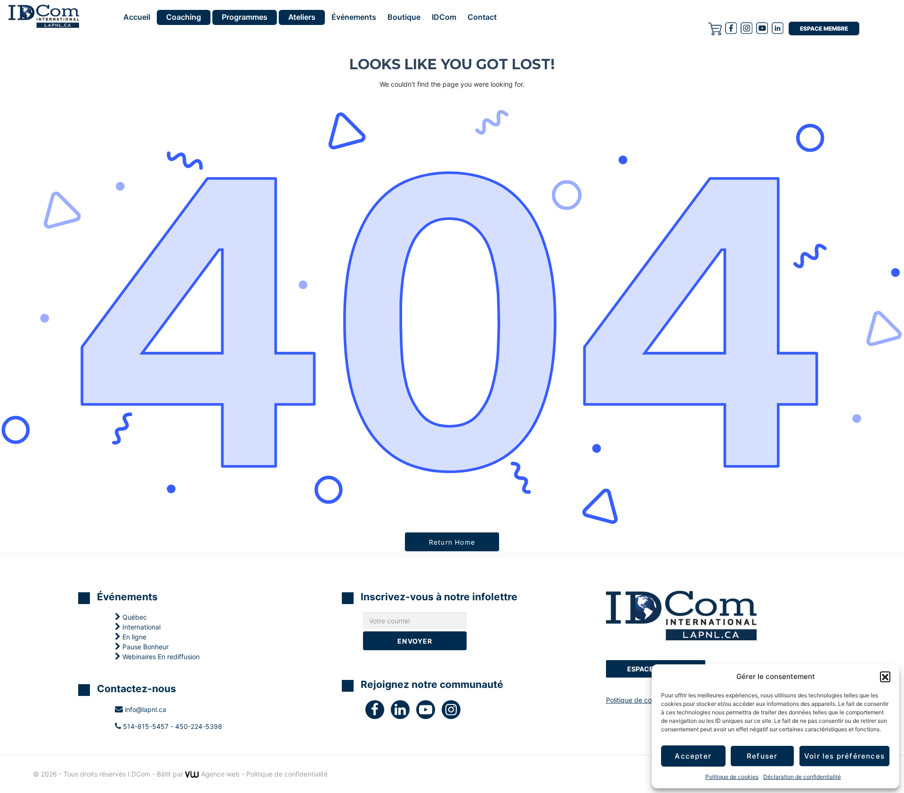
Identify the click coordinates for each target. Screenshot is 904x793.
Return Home (452, 542)
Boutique (403, 17)
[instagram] (746, 27)
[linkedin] (403, 712)
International (141, 627)
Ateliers (301, 17)
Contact (482, 17)
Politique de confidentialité (646, 700)
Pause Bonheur (145, 647)
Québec (134, 617)
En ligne (133, 637)
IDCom (444, 17)
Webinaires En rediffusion (160, 657)
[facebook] (731, 27)
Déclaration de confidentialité (802, 776)
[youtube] (762, 27)
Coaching (183, 17)
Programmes (244, 17)
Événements (353, 17)
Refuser (762, 756)
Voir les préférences (844, 756)
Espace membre (824, 28)
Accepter (693, 756)
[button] (885, 676)
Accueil (136, 17)
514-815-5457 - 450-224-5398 (171, 726)
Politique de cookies (732, 776)
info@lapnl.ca (144, 709)
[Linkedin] (777, 27)
